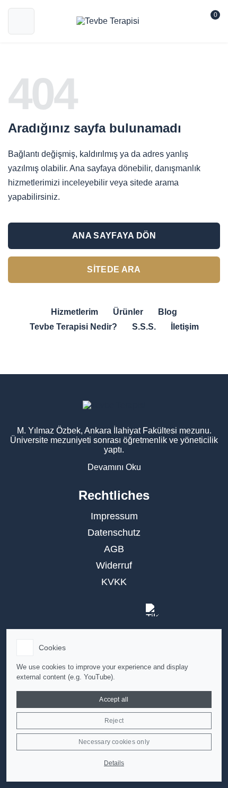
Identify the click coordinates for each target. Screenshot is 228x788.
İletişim (185, 326)
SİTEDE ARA (114, 269)
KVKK (114, 582)
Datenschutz (114, 532)
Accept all (113, 699)
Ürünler (128, 311)
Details (114, 763)
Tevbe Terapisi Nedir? (73, 326)
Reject (114, 720)
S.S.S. (144, 326)
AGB (114, 549)
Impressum (114, 516)
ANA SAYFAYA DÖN (114, 235)
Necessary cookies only (114, 742)
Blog (167, 311)
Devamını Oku (114, 467)
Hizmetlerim (74, 311)
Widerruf (114, 565)
